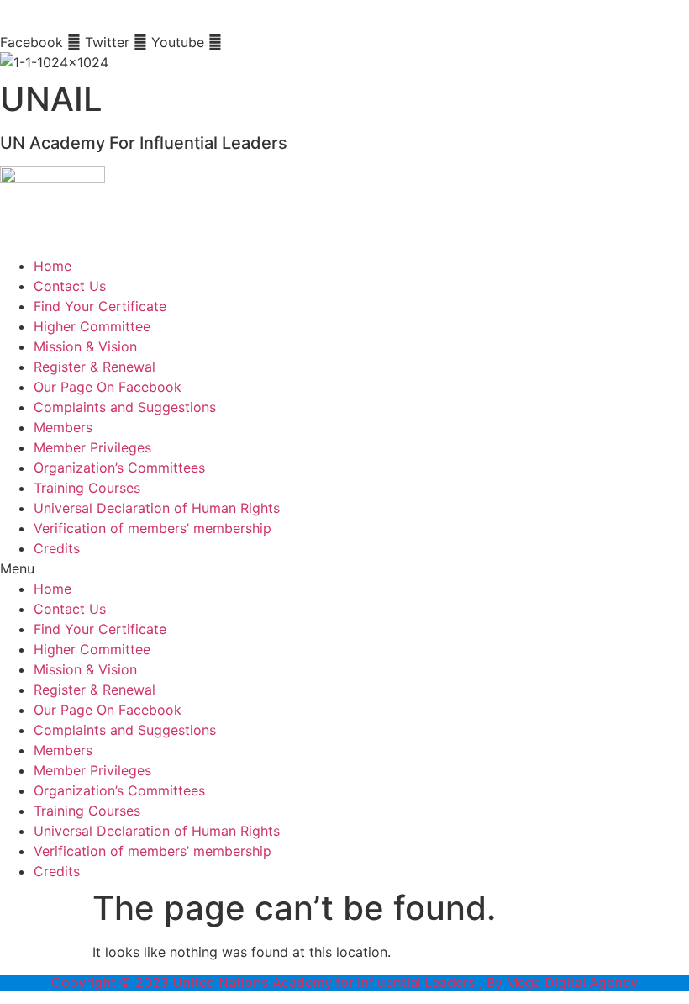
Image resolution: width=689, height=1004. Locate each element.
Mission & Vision (85, 346)
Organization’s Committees (119, 467)
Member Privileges (92, 447)
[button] (344, 568)
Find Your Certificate (100, 306)
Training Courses (87, 487)
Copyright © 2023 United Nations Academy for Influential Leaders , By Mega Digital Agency (344, 982)
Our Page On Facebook (107, 386)
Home (52, 265)
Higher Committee (92, 326)
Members (63, 427)
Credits (57, 548)
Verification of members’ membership (152, 528)
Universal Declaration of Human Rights (157, 507)
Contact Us (70, 285)
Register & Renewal (94, 366)
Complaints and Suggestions (125, 407)
